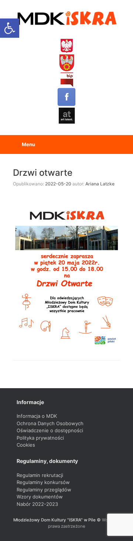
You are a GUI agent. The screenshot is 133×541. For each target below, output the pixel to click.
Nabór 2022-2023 (37, 504)
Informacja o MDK (37, 416)
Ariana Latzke (100, 184)
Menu (28, 144)
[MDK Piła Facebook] (66, 97)
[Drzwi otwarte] (66, 273)
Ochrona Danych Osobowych (50, 423)
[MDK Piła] (66, 19)
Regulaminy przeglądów (44, 490)
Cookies (26, 445)
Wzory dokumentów (40, 497)
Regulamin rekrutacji (40, 475)
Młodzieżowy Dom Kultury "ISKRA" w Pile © (57, 519)
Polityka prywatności (40, 438)
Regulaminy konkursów (43, 482)
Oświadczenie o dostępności (50, 430)
